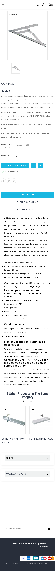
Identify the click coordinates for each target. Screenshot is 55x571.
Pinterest (14, 181)
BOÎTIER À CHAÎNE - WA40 (41, 439)
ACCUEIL (10, 458)
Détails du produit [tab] (27, 202)
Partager (3, 181)
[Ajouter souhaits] (40, 165)
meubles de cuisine (27, 248)
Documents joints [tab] (27, 210)
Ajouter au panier (15, 165)
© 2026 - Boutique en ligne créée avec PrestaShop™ (27, 563)
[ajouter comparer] (33, 165)
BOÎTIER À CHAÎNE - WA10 (14, 439)
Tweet (9, 181)
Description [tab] (27, 195)
